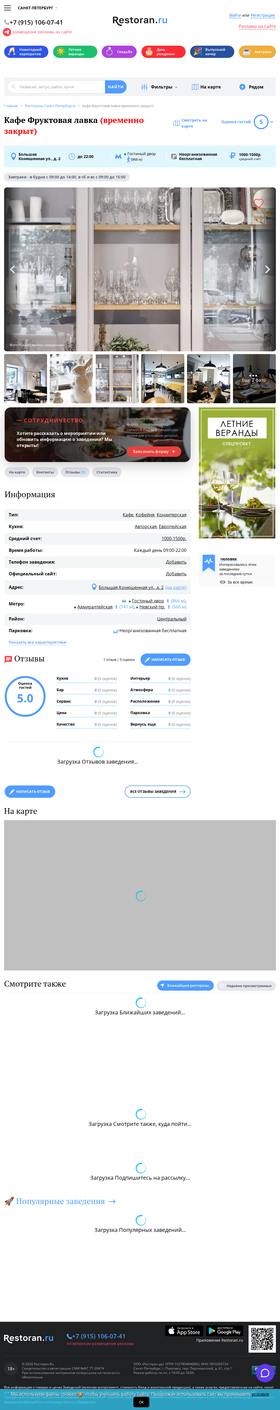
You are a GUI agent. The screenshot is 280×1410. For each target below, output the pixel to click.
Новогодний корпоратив (24, 51)
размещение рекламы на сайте (42, 31)
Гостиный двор (148, 601)
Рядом (256, 87)
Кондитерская (171, 515)
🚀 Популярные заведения (54, 1201)
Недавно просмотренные (249, 985)
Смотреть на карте (194, 123)
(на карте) (176, 587)
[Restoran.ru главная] (140, 21)
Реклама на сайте (257, 26)
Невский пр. (152, 607)
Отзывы (75, 472)
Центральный (171, 619)
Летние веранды (70, 51)
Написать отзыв (168, 659)
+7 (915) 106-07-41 (99, 1336)
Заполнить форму (151, 451)
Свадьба (118, 51)
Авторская (146, 526)
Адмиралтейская (95, 607)
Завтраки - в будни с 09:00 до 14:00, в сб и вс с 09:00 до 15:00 (67, 176)
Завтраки (257, 51)
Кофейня (145, 515)
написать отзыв (33, 791)
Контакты (45, 472)
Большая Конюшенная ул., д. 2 (39, 156)
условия (260, 1394)
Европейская (172, 526)
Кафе (128, 515)
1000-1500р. (174, 538)
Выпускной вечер (209, 51)
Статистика (107, 472)
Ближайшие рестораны (188, 985)
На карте (210, 87)
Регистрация (263, 15)
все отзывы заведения (153, 791)
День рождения (159, 51)
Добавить (176, 562)
